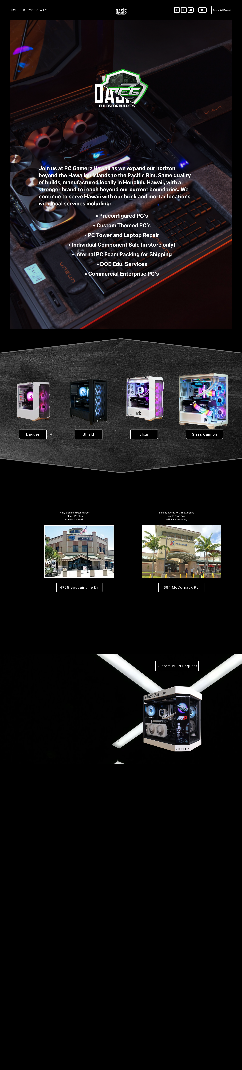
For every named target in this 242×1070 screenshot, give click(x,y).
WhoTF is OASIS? (37, 10)
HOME (13, 10)
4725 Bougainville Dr (79, 587)
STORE (22, 10)
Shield (88, 434)
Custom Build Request (222, 10)
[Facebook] (184, 10)
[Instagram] (177, 10)
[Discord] (191, 10)
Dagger (33, 434)
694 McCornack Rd (181, 587)
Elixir (144, 434)
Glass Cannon (204, 434)
